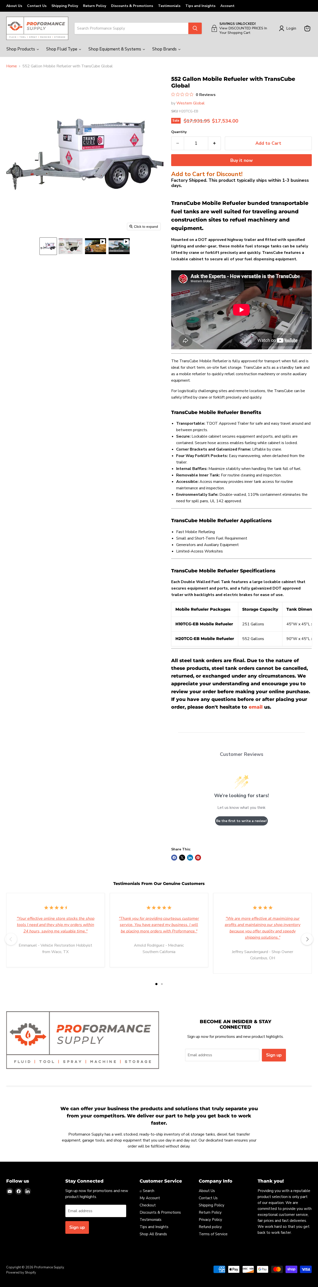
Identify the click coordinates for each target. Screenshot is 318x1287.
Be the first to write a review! (241, 821)
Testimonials (169, 5)
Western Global (190, 103)
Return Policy (94, 5)
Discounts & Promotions (132, 5)
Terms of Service (213, 1234)
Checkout (148, 1205)
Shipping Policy (64, 5)
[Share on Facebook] (174, 858)
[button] (48, 246)
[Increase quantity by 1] (214, 143)
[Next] (307, 939)
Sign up (274, 1055)
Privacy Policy (210, 1219)
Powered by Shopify (21, 1272)
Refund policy (210, 1226)
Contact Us (36, 5)
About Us (14, 5)
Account (227, 5)
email (256, 707)
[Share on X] (182, 858)
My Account (150, 1197)
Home (11, 66)
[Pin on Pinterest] (198, 858)
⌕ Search (147, 1190)
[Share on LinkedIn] (190, 858)
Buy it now (241, 160)
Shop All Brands (153, 1234)
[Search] (195, 28)
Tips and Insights (200, 5)
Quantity (179, 132)
